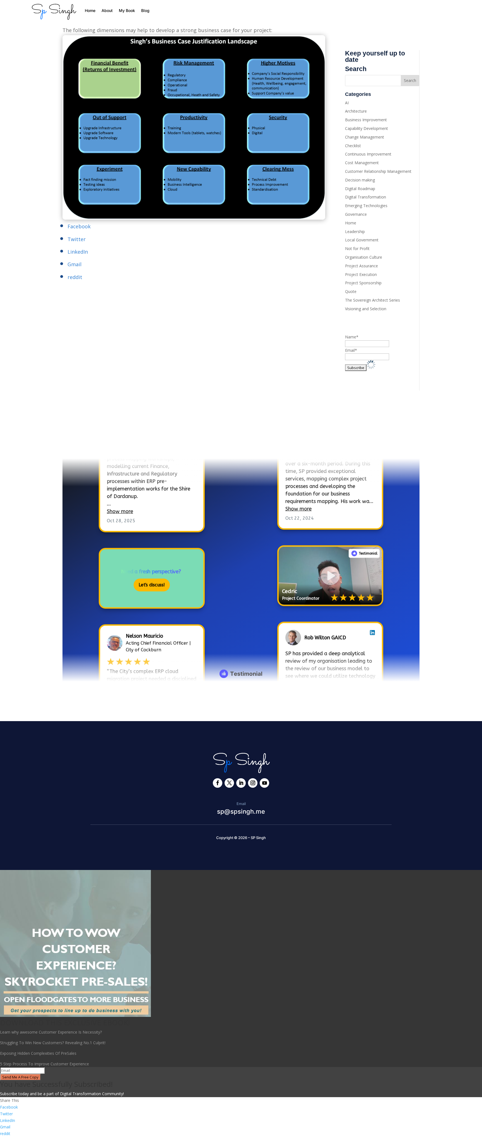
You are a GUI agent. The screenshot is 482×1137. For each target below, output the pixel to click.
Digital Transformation (365, 197)
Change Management (364, 137)
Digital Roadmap (360, 188)
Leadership (355, 231)
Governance (356, 214)
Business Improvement (366, 119)
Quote (350, 291)
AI (347, 102)
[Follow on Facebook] (217, 783)
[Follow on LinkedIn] (241, 783)
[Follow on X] (229, 783)
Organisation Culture (363, 257)
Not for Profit (357, 248)
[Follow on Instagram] (252, 783)
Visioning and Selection (365, 308)
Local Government (362, 240)
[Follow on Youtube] (264, 783)
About (107, 10)
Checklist (353, 145)
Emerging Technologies (366, 205)
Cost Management (362, 162)
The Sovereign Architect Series (372, 300)
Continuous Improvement (368, 154)
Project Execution (361, 274)
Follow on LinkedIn (93, 441)
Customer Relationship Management (378, 171)
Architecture (356, 111)
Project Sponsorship (363, 282)
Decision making (360, 180)
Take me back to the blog (241, 699)
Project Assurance (361, 265)
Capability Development (366, 128)
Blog (145, 10)
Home (90, 10)
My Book (127, 10)
